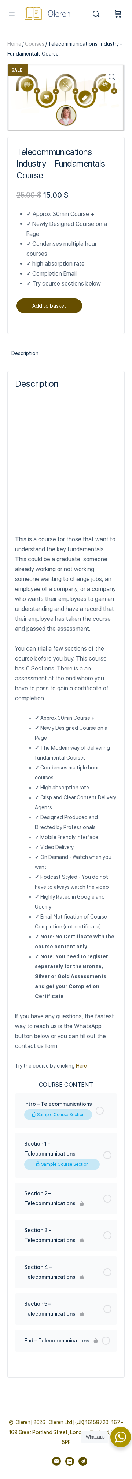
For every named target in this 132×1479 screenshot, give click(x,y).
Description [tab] (24, 353)
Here (81, 1066)
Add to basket (49, 306)
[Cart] (118, 14)
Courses (34, 44)
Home (14, 44)
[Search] (98, 14)
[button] (111, 77)
